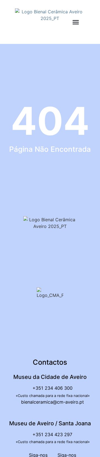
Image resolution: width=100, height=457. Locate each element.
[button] (76, 22)
